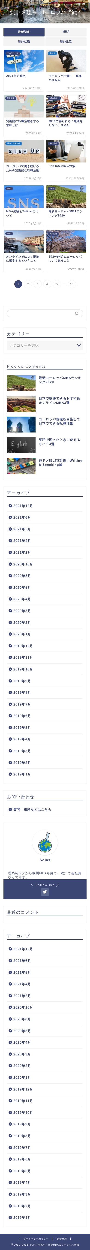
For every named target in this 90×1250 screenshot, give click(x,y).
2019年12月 (23, 646)
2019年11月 (23, 657)
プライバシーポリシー (36, 1239)
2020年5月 (22, 587)
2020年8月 (22, 576)
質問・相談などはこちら (32, 809)
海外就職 (24, 41)
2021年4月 (22, 541)
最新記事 (24, 31)
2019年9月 (22, 681)
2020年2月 (22, 623)
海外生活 (66, 41)
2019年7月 (22, 704)
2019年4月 (22, 739)
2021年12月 (23, 506)
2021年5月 (22, 529)
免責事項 (62, 1239)
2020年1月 (22, 634)
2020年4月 (22, 599)
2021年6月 (22, 517)
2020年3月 (22, 611)
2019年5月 (22, 728)
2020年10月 (23, 564)
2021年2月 (22, 552)
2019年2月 (22, 763)
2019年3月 (22, 751)
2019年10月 (23, 669)
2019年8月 (22, 692)
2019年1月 (22, 774)
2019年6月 (22, 716)
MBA (66, 31)
